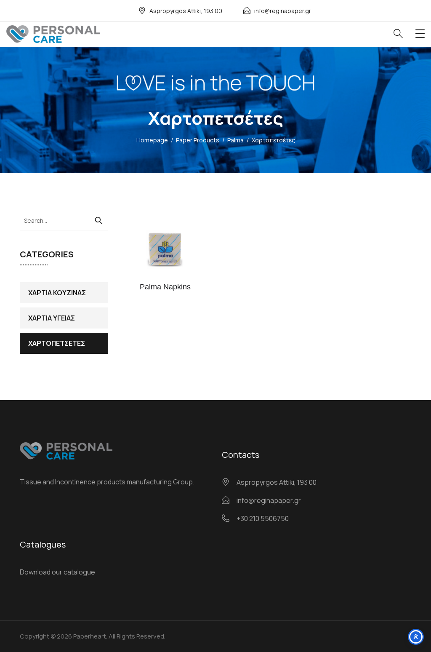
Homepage (152, 140)
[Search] (98, 220)
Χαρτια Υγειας (51, 318)
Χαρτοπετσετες (56, 343)
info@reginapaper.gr (282, 11)
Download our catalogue (57, 572)
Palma (235, 140)
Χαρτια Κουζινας (57, 292)
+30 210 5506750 (263, 518)
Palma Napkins (165, 287)
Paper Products (197, 140)
